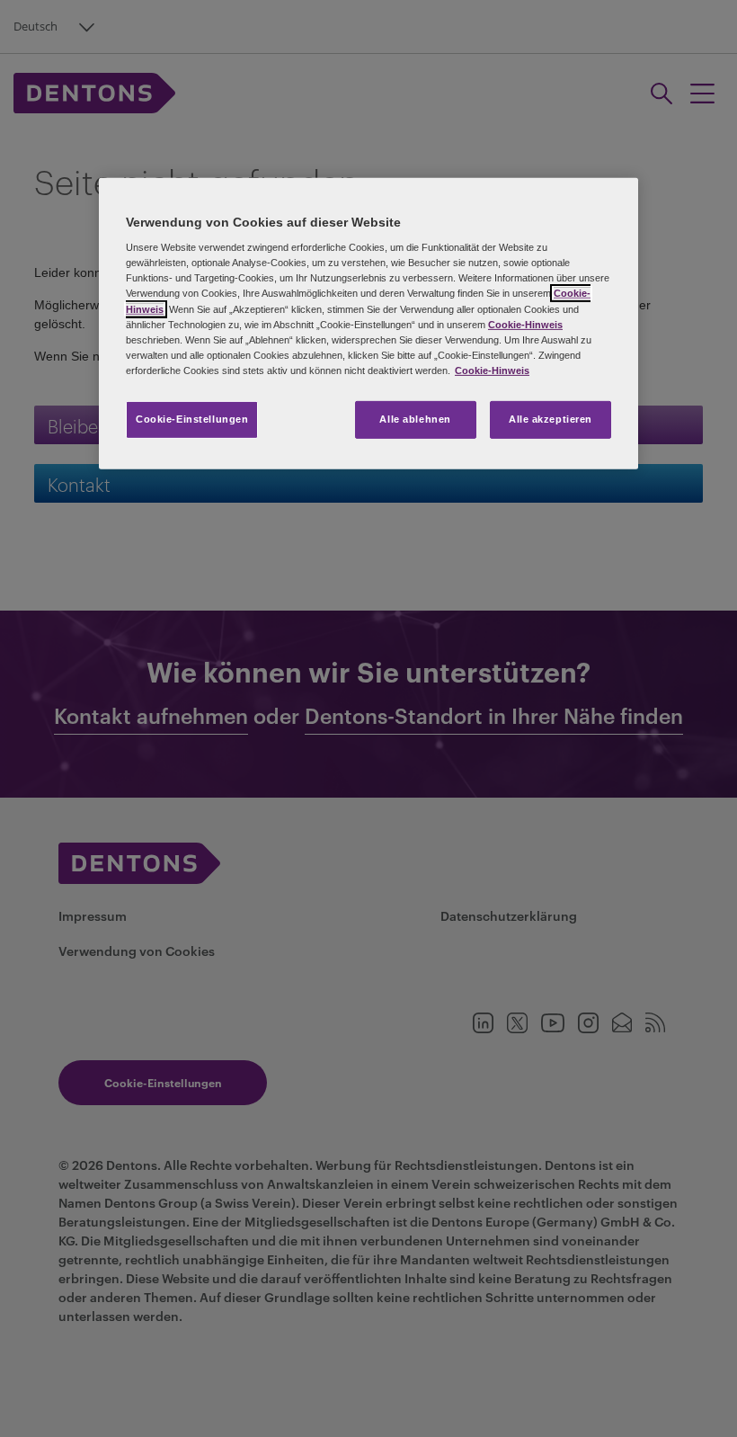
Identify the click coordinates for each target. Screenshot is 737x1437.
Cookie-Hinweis (525, 323)
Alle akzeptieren (550, 419)
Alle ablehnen (414, 419)
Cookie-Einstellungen (192, 419)
